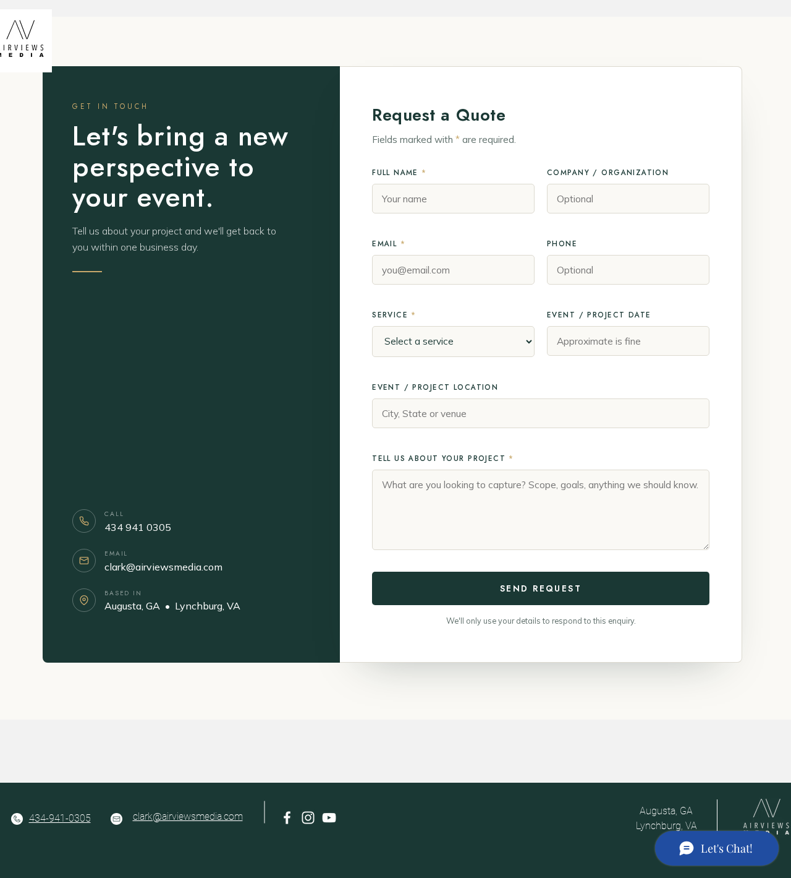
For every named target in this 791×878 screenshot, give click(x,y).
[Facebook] (287, 817)
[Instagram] (308, 817)
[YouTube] (329, 817)
